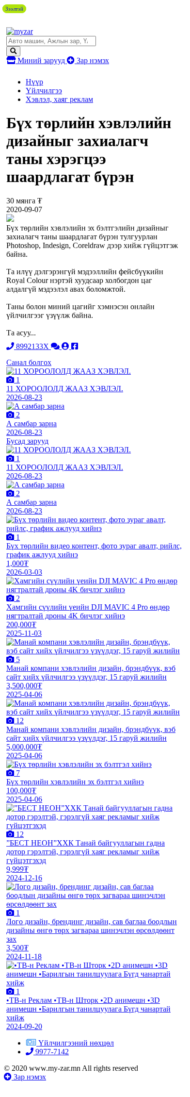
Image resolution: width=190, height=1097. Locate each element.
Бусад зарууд (27, 441)
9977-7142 (51, 1051)
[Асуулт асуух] (56, 346)
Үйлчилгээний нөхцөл (76, 1043)
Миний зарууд (41, 60)
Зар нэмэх (92, 60)
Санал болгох (28, 362)
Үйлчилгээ (44, 90)
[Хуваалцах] (74, 346)
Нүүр (34, 82)
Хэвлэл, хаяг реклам (59, 99)
